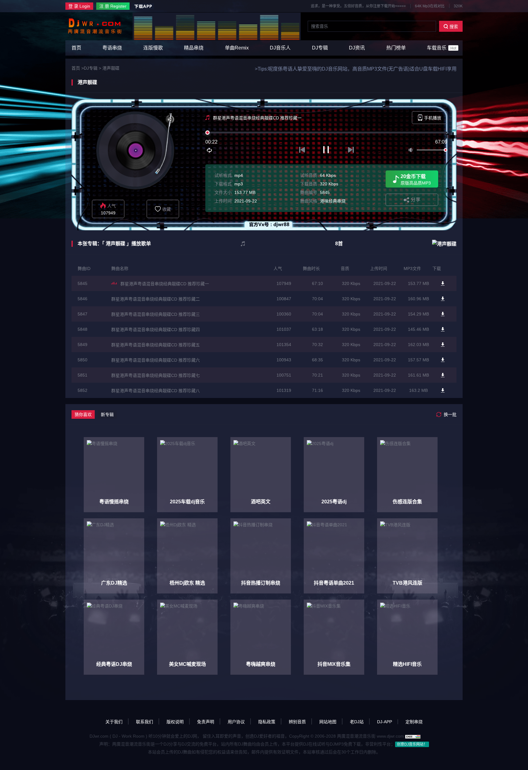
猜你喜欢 (83, 414)
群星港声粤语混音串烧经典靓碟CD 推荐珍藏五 (155, 344)
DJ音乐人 (280, 47)
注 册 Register (113, 6)
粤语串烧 (112, 47)
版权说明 (175, 721)
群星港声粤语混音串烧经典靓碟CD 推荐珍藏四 (155, 329)
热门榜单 (396, 47)
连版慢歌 (153, 47)
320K (458, 6)
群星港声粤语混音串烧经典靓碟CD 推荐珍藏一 (164, 283)
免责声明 (205, 721)
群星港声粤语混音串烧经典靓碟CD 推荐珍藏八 (155, 390)
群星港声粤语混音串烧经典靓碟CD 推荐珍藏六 (155, 360)
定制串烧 (414, 721)
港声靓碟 (110, 68)
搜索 (453, 26)
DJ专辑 (320, 47)
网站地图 (327, 721)
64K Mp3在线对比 (430, 6)
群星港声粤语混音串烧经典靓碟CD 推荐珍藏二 (155, 299)
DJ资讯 (357, 47)
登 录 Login (79, 6)
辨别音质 (297, 721)
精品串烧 (194, 47)
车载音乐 (441, 47)
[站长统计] (412, 736)
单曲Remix (237, 47)
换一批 (450, 414)
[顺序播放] (209, 150)
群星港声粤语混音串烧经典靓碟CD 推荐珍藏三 (155, 314)
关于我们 (114, 721)
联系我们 (144, 721)
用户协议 (236, 721)
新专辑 (107, 414)
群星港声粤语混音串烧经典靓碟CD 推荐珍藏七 (155, 375)
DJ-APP (384, 721)
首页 (76, 47)
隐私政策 (266, 721)
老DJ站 (357, 721)
